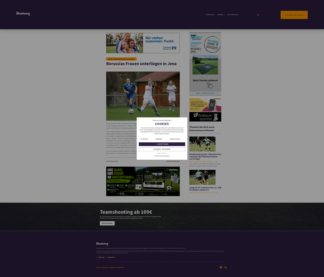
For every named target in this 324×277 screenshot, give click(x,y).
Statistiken (159, 139)
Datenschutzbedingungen (162, 156)
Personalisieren (162, 153)
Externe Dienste (175, 139)
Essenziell (144, 139)
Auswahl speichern (162, 149)
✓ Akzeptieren (162, 144)
